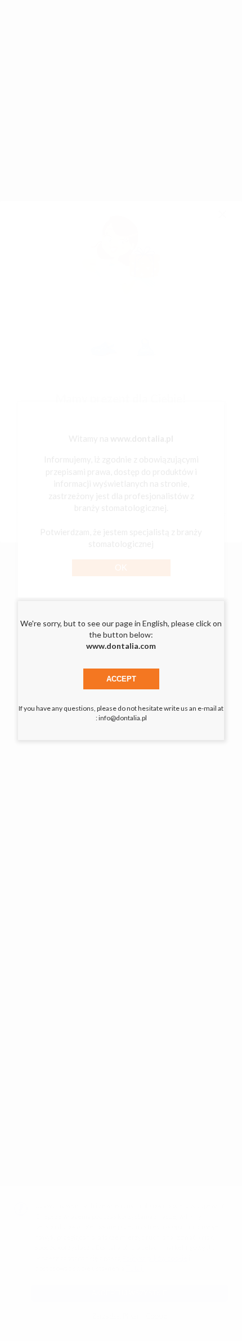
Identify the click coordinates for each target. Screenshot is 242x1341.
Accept (121, 679)
